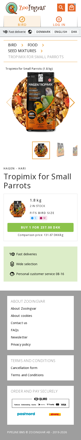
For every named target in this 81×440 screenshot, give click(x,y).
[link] (40, 308)
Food (33, 44)
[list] (40, 323)
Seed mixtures (22, 50)
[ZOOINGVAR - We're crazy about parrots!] (25, 8)
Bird (12, 44)
